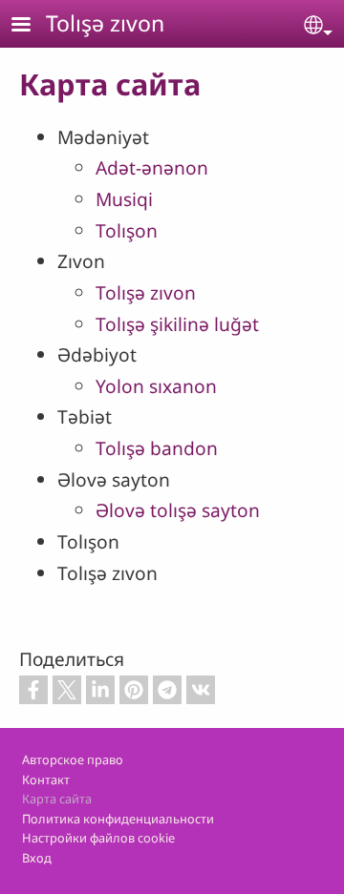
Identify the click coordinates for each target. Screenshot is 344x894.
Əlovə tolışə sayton (178, 510)
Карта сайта (57, 798)
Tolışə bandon (157, 448)
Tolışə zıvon (105, 23)
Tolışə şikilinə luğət (177, 324)
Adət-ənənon (152, 167)
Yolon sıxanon (156, 386)
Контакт (46, 779)
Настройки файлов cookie (98, 837)
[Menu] (32, 26)
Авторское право (72, 759)
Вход (37, 857)
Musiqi (124, 199)
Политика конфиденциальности (118, 818)
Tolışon (127, 230)
